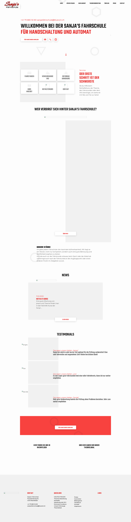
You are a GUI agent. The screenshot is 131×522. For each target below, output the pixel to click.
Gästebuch (77, 502)
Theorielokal (58, 508)
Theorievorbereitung (60, 498)
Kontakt (76, 504)
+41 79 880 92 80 (32, 504)
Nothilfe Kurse (42, 299)
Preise (76, 497)
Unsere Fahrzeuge (59, 506)
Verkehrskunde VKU (60, 502)
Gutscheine (77, 499)
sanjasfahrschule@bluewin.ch (36, 506)
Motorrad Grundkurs (60, 504)
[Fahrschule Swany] (12, 5)
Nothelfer (57, 500)
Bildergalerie (78, 500)
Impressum (77, 506)
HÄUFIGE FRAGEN (59, 497)
